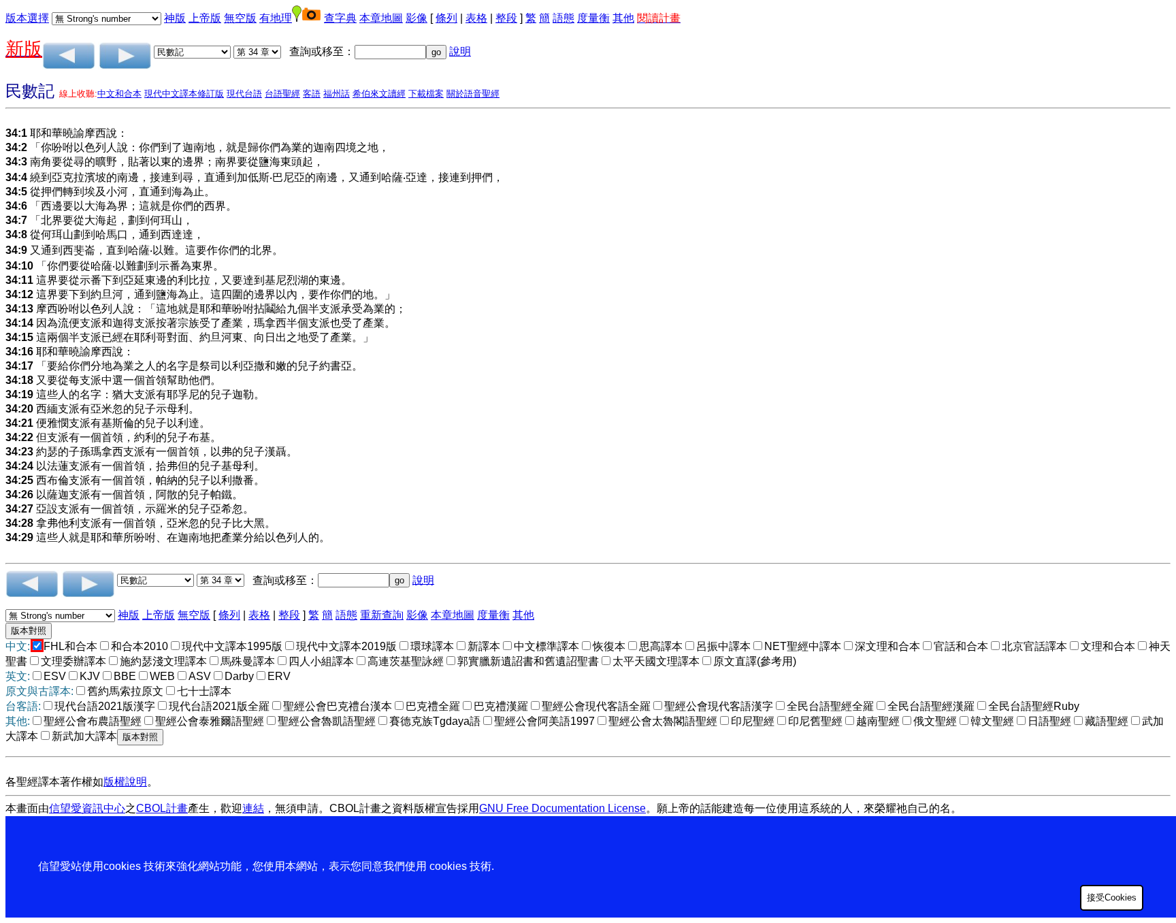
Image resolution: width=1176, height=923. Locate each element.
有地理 (275, 18)
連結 (253, 808)
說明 (460, 51)
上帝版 (205, 18)
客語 (312, 93)
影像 (416, 18)
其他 (623, 18)
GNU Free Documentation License (562, 808)
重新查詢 (382, 615)
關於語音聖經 (473, 93)
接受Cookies (1112, 897)
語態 (563, 18)
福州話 (336, 93)
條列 (446, 18)
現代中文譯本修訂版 (184, 93)
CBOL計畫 (162, 808)
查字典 (340, 18)
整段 (506, 18)
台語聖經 (282, 93)
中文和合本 (119, 93)
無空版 (240, 18)
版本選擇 (27, 18)
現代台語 (244, 93)
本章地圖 (381, 18)
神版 (175, 18)
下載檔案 (426, 93)
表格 (476, 18)
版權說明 (125, 782)
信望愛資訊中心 (87, 808)
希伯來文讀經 (379, 93)
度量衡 (593, 18)
